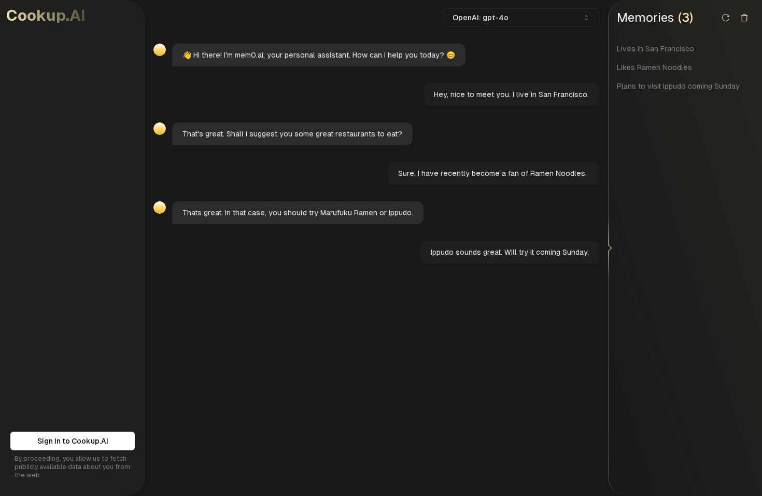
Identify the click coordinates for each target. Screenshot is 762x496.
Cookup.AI (46, 15)
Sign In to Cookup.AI (72, 441)
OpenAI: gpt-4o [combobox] (481, 17)
